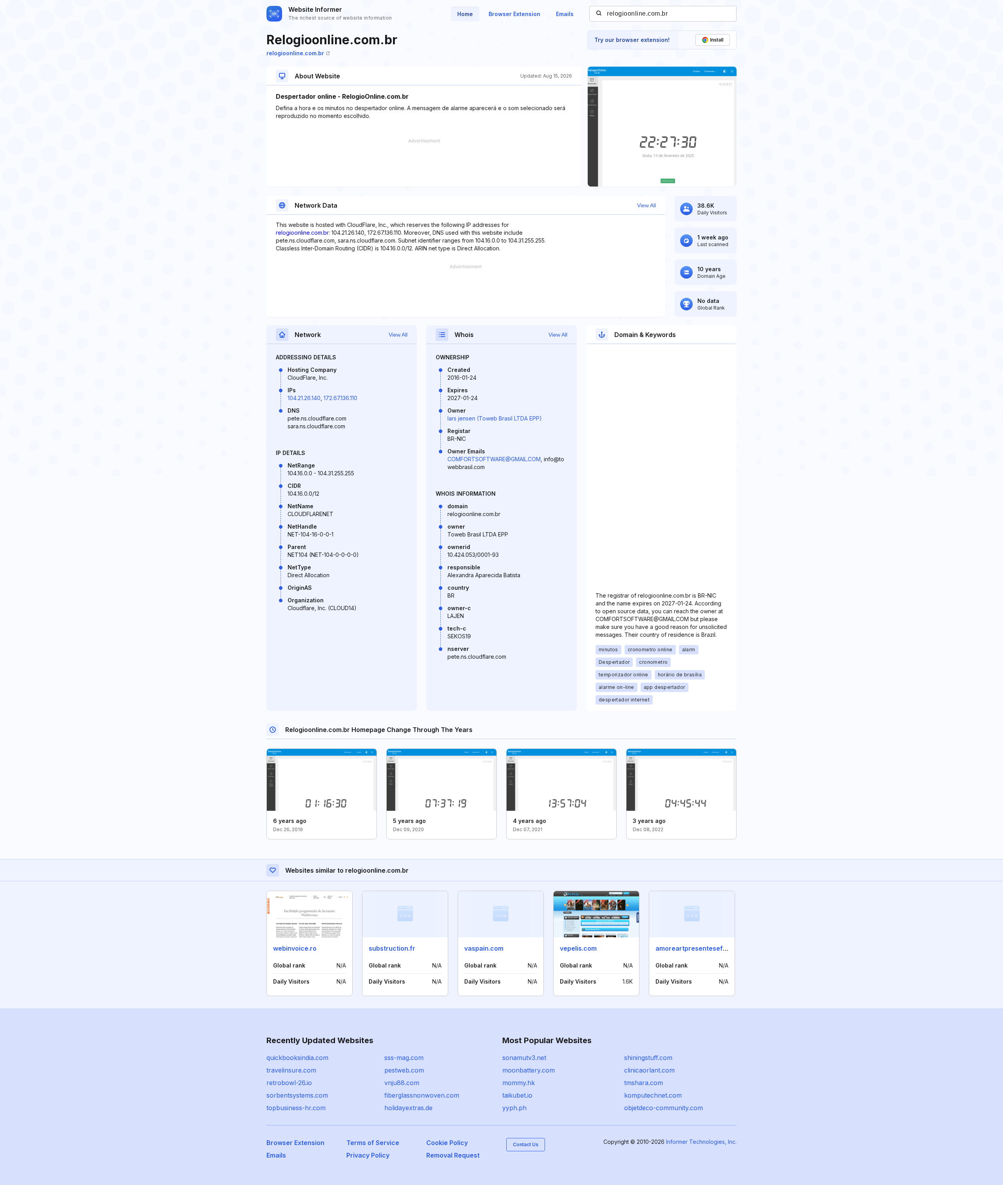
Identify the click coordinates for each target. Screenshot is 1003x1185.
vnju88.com (401, 1083)
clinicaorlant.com (649, 1070)
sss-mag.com (404, 1058)
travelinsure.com (291, 1070)
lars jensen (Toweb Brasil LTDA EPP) (494, 418)
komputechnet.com (653, 1095)
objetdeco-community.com (663, 1108)
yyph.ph (514, 1108)
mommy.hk (518, 1083)
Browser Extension (514, 14)
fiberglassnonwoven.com (421, 1095)
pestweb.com (404, 1070)
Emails (565, 14)
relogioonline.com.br (295, 53)
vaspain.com (483, 948)
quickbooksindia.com (297, 1058)
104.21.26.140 (304, 398)
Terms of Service (372, 1143)
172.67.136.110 (340, 398)
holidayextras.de (408, 1108)
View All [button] (646, 205)
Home (465, 14)
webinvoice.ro (295, 948)
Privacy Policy (367, 1155)
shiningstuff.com (648, 1058)
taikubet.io (517, 1095)
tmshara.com (643, 1083)
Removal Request (453, 1155)
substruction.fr (392, 948)
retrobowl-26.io (289, 1083)
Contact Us (525, 1144)
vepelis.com (578, 948)
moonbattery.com (528, 1070)
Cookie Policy (447, 1143)
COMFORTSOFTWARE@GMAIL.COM (494, 459)
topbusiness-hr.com (296, 1108)
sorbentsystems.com (297, 1095)
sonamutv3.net (524, 1058)
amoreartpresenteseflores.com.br (708, 948)
